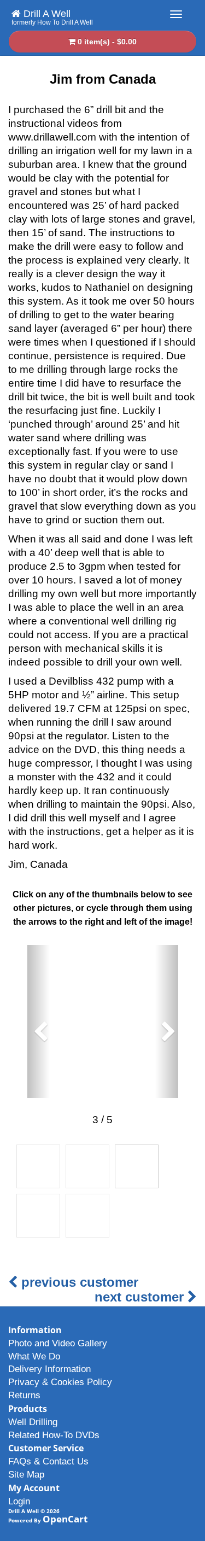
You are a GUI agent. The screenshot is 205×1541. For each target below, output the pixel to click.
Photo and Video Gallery (57, 1343)
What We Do (34, 1356)
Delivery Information (49, 1369)
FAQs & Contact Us (48, 1461)
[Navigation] (176, 14)
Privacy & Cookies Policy (60, 1382)
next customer (141, 1296)
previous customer (77, 1282)
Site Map (26, 1474)
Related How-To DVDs (53, 1435)
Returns (24, 1395)
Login (19, 1501)
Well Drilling (32, 1422)
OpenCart (65, 1519)
